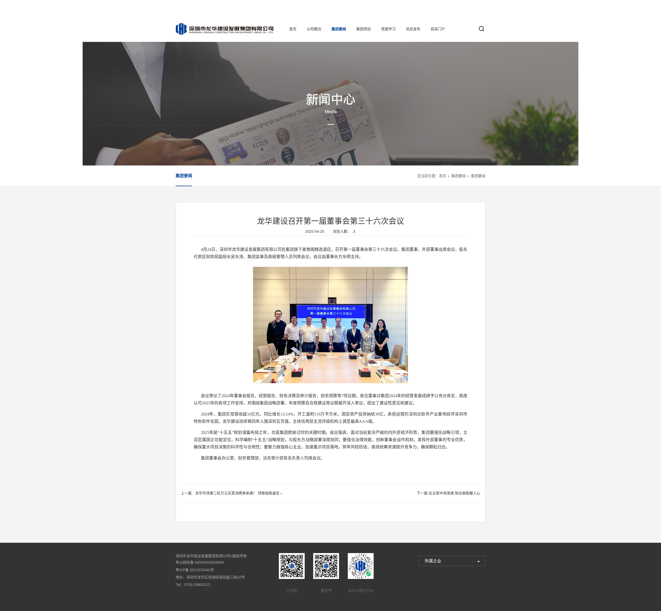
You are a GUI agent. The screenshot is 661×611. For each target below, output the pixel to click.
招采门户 (438, 29)
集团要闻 (339, 29)
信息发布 (413, 29)
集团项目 (363, 29)
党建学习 (388, 29)
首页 (292, 29)
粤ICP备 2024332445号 (195, 570)
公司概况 (314, 29)
